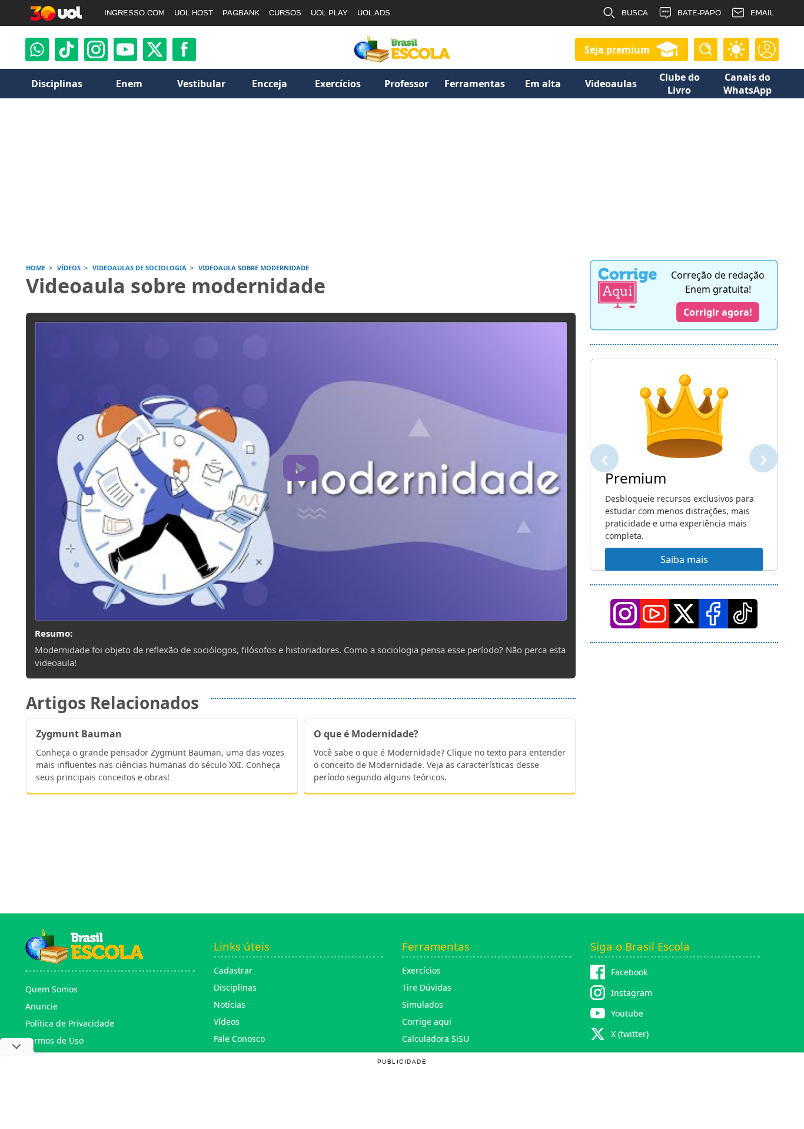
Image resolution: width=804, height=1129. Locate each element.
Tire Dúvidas (426, 987)
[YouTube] (654, 613)
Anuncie (41, 1006)
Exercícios (421, 970)
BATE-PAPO (699, 12)
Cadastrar (233, 970)
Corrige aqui (426, 1021)
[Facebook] (713, 613)
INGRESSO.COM (134, 12)
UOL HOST (193, 12)
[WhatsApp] (37, 49)
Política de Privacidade (69, 1023)
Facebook (629, 972)
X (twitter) (630, 1033)
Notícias (229, 1004)
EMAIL (762, 12)
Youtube (627, 1013)
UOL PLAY (329, 12)
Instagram (631, 992)
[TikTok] (66, 49)
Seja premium (617, 49)
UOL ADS (373, 12)
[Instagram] (96, 49)
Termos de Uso (54, 1040)
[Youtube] (125, 49)
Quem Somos (51, 989)
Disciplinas (235, 987)
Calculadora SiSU (435, 1038)
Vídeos (227, 1021)
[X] (155, 49)
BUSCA (635, 12)
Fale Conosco (239, 1038)
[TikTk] (743, 613)
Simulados (422, 1004)
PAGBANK (241, 12)
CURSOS (285, 12)
